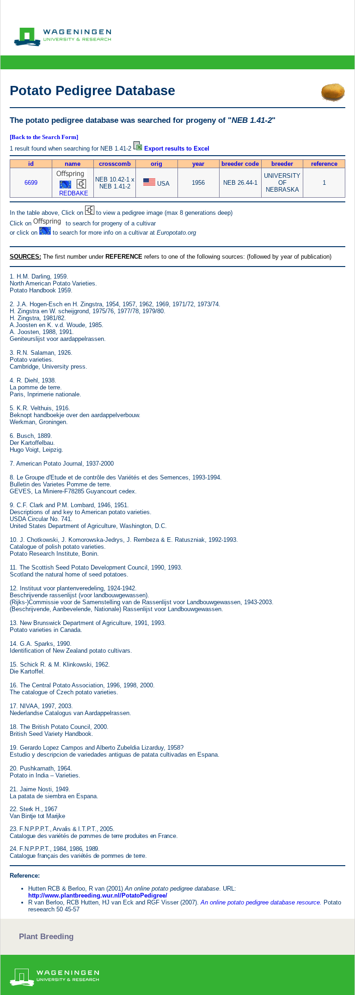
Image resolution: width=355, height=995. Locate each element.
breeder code (240, 163)
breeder (282, 163)
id (31, 163)
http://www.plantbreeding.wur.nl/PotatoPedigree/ (97, 895)
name (72, 163)
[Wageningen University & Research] (62, 44)
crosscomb (115, 163)
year (198, 163)
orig (156, 163)
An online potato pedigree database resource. (261, 902)
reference (324, 163)
